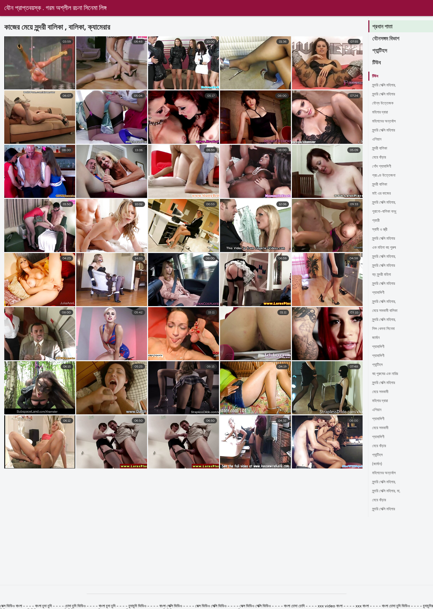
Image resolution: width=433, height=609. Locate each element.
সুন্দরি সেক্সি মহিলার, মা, (386, 491)
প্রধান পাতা (382, 27)
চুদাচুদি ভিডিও (138, 606)
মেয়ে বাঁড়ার (379, 158)
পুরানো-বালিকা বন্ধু (384, 212)
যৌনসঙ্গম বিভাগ (385, 39)
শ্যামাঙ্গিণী (378, 293)
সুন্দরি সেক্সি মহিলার (383, 94)
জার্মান (376, 338)
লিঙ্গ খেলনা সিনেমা (383, 329)
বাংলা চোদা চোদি (294, 606)
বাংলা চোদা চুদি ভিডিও (396, 606)
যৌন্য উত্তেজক (382, 103)
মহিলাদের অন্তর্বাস (384, 121)
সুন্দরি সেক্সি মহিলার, (384, 85)
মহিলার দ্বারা (380, 112)
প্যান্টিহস (379, 51)
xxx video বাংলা (331, 606)
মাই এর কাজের (381, 194)
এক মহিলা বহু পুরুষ (384, 248)
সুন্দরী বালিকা (379, 149)
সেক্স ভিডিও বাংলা (11, 606)
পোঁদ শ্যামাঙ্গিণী (381, 167)
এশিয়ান (376, 140)
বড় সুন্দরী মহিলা (381, 275)
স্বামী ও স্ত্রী (379, 230)
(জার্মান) (377, 464)
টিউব (376, 63)
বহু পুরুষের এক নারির (385, 374)
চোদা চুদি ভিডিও (75, 606)
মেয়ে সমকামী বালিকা (384, 311)
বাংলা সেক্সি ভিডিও (170, 606)
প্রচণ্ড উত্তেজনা (383, 176)
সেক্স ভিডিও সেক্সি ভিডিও (211, 606)
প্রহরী (376, 221)
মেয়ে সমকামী (380, 392)
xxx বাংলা (362, 606)
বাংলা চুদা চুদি (44, 606)
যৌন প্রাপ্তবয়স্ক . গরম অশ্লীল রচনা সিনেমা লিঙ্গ (55, 8)
